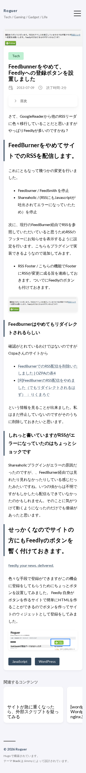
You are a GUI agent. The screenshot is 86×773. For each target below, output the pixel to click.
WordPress (47, 661)
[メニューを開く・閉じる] (77, 13)
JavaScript (19, 661)
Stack (16, 761)
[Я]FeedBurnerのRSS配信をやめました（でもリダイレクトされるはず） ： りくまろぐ (46, 387)
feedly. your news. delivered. (31, 565)
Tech (16, 56)
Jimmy (28, 761)
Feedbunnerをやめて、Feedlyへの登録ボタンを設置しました (41, 72)
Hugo (7, 756)
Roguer (11, 10)
